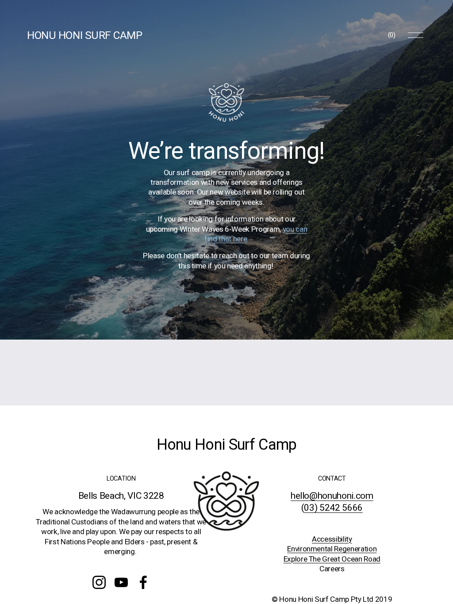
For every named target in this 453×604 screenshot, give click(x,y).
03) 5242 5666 (333, 507)
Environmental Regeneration (331, 548)
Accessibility (332, 539)
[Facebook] (143, 582)
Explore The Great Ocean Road (332, 558)
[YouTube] (121, 582)
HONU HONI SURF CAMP (84, 35)
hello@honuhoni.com (332, 495)
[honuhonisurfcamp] (99, 582)
